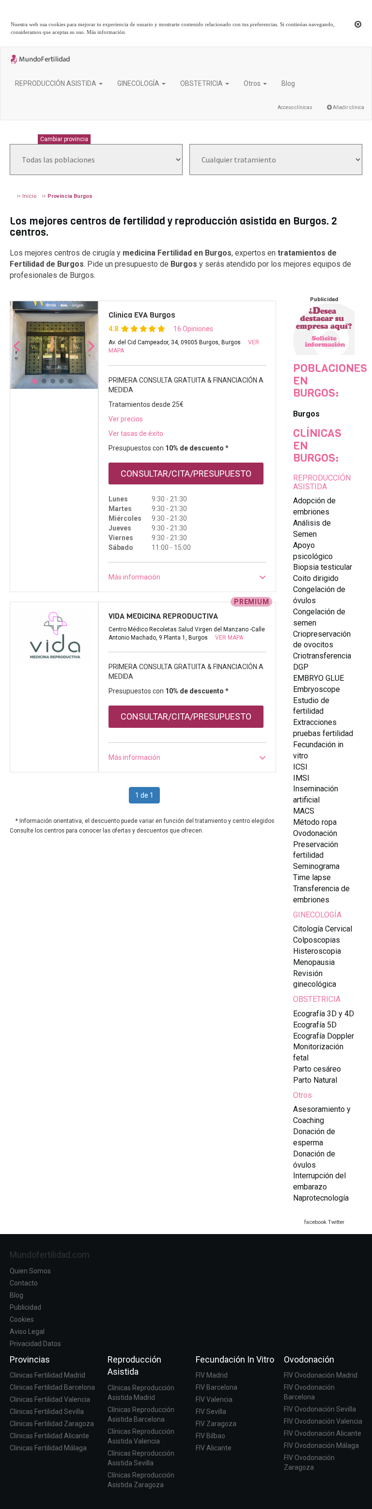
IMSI (301, 778)
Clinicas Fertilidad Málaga (48, 1448)
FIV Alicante (214, 1448)
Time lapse (312, 877)
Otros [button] (253, 83)
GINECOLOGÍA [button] (139, 83)
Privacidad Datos (35, 1344)
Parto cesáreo (317, 1069)
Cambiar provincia (64, 139)
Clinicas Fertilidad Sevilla (47, 1411)
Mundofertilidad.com (50, 1255)
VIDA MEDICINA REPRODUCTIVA (163, 616)
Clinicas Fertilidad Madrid (47, 1375)
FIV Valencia (214, 1399)
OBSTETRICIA (317, 999)
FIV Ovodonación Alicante (322, 1433)
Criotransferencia (322, 655)
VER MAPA (229, 637)
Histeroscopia (317, 951)
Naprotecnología (321, 1198)
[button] (186, 577)
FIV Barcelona (216, 1387)
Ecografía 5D (315, 1024)
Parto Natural (315, 1080)
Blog (288, 83)
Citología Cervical (322, 928)
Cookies (22, 1319)
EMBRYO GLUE (318, 678)
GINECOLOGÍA (317, 914)
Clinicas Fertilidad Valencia (50, 1399)
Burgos (306, 413)
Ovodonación (315, 833)
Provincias (30, 1359)
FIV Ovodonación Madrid (320, 1375)
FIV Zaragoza (216, 1424)
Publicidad (25, 1307)
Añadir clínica (348, 107)
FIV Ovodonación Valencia (323, 1421)
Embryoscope (316, 689)
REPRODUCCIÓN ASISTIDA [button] (56, 83)
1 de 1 (144, 795)
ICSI (300, 766)
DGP (301, 667)
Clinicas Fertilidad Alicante (49, 1436)
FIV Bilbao (210, 1436)
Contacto (24, 1283)
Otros (302, 1095)
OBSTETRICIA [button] (202, 83)
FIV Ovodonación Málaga (321, 1445)
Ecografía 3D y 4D (323, 1013)
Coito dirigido (316, 578)
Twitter (336, 1222)
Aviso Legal (27, 1331)
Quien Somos (30, 1271)
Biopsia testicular (322, 567)
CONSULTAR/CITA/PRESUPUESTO (186, 473)
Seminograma (316, 866)
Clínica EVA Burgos (141, 315)
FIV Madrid (212, 1375)
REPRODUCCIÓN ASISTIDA (322, 482)
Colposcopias (316, 940)
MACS (303, 811)
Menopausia (314, 962)
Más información (106, 32)
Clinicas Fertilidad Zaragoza (52, 1424)
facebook (315, 1222)
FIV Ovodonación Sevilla (320, 1409)
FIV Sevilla (211, 1411)
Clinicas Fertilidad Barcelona (52, 1387)
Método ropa (315, 822)
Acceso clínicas (295, 107)
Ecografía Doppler (323, 1036)
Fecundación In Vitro (235, 1359)
